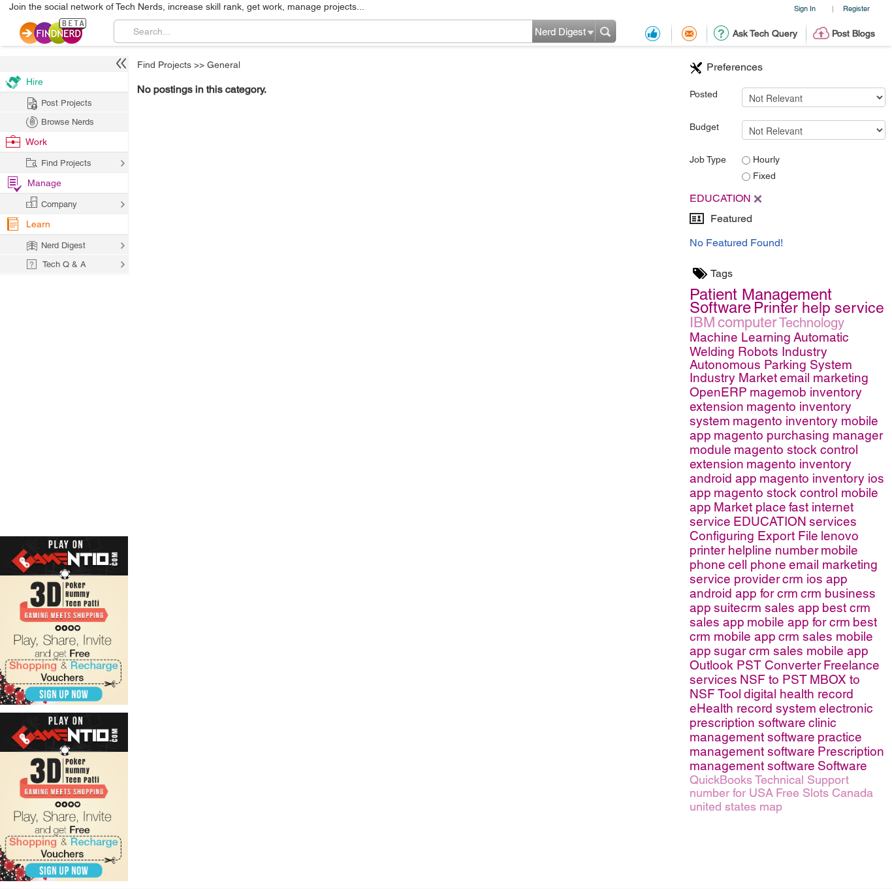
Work (36, 142)
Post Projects (66, 103)
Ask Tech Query (765, 33)
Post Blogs (853, 33)
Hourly (765, 159)
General (223, 64)
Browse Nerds (67, 122)
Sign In (805, 8)
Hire (34, 81)
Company (59, 204)
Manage (44, 183)
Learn (38, 224)
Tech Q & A (64, 264)
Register (856, 8)
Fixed (763, 175)
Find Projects (164, 64)
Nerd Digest (63, 245)
